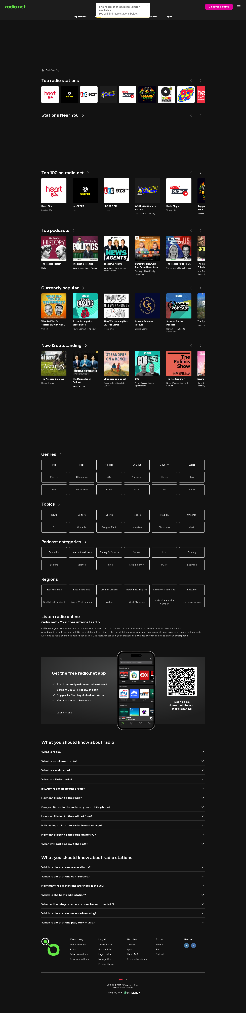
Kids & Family (136, 565)
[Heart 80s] (50, 94)
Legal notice (104, 954)
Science (81, 565)
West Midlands (137, 602)
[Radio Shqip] (127, 94)
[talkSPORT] (69, 94)
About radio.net (78, 945)
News (54, 515)
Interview (137, 527)
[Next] (201, 79)
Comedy (81, 527)
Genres (153, 17)
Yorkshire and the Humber (164, 602)
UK (125, 980)
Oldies (192, 465)
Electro (54, 477)
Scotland (192, 590)
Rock (81, 465)
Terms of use (105, 945)
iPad (158, 949)
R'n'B (192, 490)
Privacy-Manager (107, 964)
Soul (54, 490)
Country (164, 465)
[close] (147, 8)
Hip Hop (109, 465)
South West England (82, 602)
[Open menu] (239, 7)
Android (160, 954)
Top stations (80, 17)
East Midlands (54, 590)
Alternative (82, 477)
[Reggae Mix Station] (166, 94)
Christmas (164, 527)
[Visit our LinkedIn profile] (186, 945)
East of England (81, 590)
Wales (109, 602)
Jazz (192, 477)
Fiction (109, 565)
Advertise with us (79, 954)
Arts (164, 552)
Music (192, 527)
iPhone (159, 945)
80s (109, 477)
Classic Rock (82, 490)
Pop (54, 465)
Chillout (137, 465)
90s (164, 490)
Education (54, 552)
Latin (137, 490)
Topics (169, 17)
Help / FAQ (132, 954)
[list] (123, 94)
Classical (137, 477)
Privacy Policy (105, 949)
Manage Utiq (104, 959)
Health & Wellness (82, 552)
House (164, 477)
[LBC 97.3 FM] (89, 94)
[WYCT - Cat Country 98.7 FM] (108, 94)
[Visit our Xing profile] (193, 945)
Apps (129, 949)
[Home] (42, 70)
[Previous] (191, 79)
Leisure (54, 565)
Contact (131, 945)
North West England (164, 590)
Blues (109, 490)
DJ (54, 527)
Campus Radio (109, 527)
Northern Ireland (192, 602)
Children (192, 515)
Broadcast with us (79, 959)
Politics (137, 515)
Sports (109, 515)
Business (192, 565)
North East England (136, 590)
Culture (81, 515)
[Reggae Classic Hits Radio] (147, 94)
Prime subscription (137, 959)
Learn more (64, 712)
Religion (164, 515)
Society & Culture (109, 552)
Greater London (109, 590)
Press (73, 949)
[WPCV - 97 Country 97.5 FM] (186, 94)
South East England (54, 602)
